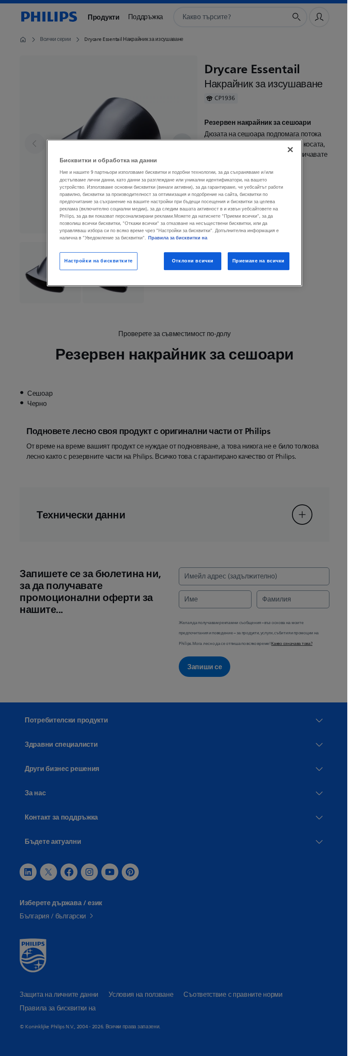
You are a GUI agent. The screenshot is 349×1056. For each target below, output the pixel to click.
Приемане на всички (255, 261)
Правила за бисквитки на (174, 237)
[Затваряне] (287, 149)
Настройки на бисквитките (95, 261)
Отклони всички (189, 261)
